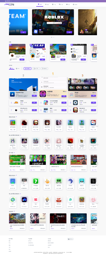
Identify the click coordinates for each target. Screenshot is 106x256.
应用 (9, 242)
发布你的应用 (30, 242)
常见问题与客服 (31, 245)
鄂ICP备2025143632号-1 (59, 253)
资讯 (9, 249)
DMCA (49, 247)
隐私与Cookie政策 (51, 242)
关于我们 (29, 240)
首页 (9, 240)
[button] (9, 23)
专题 (9, 247)
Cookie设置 (49, 245)
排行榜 (10, 251)
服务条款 (49, 240)
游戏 (9, 245)
